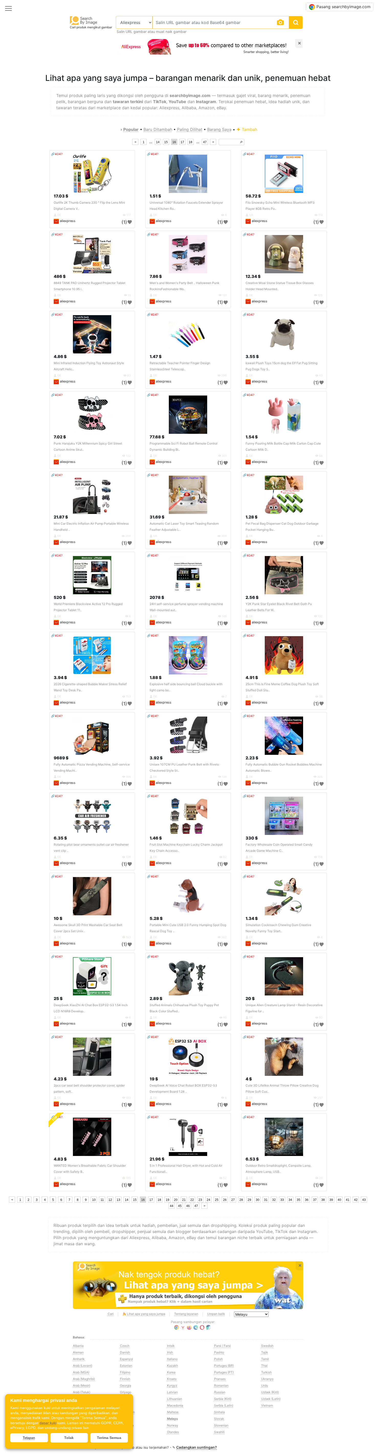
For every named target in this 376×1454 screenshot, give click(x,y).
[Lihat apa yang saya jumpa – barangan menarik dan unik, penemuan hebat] (188, 1285)
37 (315, 1200)
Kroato (171, 1379)
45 (180, 1206)
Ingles (124, 1432)
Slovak (219, 1419)
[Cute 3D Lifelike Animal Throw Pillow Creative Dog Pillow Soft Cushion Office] (284, 1057)
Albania (78, 1346)
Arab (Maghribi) (84, 1379)
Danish (125, 1352)
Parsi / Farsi (222, 1346)
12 (110, 1200)
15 (166, 142)
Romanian (221, 1385)
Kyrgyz (172, 1385)
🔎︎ (241, 142)
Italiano (172, 1359)
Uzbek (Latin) (271, 1399)
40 (339, 1200)
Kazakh (172, 1365)
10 (94, 1200)
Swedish (267, 1346)
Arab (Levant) (82, 1365)
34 (290, 1200)
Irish (170, 1352)
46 (188, 1206)
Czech (124, 1346)
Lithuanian (174, 1399)
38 (323, 1200)
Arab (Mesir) (81, 1385)
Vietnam (267, 1405)
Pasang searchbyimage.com (343, 6)
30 (257, 1200)
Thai (264, 1365)
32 (274, 1200)
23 (200, 1200)
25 (216, 1200)
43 (364, 1200)
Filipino (125, 1372)
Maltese (173, 1412)
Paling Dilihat (189, 129)
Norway (172, 1425)
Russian (219, 1392)
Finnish (125, 1379)
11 (102, 1200)
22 (192, 1200)
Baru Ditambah (157, 129)
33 (282, 1200)
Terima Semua (109, 1438)
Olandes (173, 1432)
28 (241, 1200)
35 (298, 1200)
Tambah (248, 129)
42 (356, 1200)
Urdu (264, 1385)
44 (171, 1206)
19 (167, 1200)
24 (208, 1200)
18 (190, 142)
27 (233, 1200)
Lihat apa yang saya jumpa (146, 1314)
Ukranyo (267, 1379)
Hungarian (127, 1412)
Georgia (125, 1385)
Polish (218, 1359)
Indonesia (127, 1425)
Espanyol (126, 1359)
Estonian (126, 1365)
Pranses (220, 1379)
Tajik (264, 1352)
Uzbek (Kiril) (270, 1392)
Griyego (125, 1392)
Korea (171, 1372)
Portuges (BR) (224, 1365)
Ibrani (124, 1419)
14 (158, 142)
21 (184, 1200)
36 (306, 1200)
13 (118, 1200)
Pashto (219, 1352)
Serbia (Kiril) (222, 1399)
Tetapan (29, 1438)
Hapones (126, 1399)
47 (205, 142)
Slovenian (221, 1425)
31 (266, 1200)
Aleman (78, 1352)
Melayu (172, 1419)
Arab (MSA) (81, 1372)
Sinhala (219, 1412)
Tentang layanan (186, 1314)
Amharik (79, 1359)
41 (347, 1200)
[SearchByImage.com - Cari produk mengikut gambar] (83, 20)
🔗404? (56, 154)
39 (331, 1200)
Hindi (123, 1405)
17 (182, 142)
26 (225, 1200)
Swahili (219, 1432)
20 (176, 1200)
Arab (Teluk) (81, 1392)
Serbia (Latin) (223, 1405)
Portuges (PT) (224, 1372)
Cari (111, 1314)
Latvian (172, 1392)
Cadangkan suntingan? (196, 1447)
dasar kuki (48, 1423)
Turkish (266, 1372)
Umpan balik (216, 1314)
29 (249, 1200)
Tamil (265, 1359)
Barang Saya (219, 129)
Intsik (171, 1346)
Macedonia (175, 1405)
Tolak (69, 1438)
